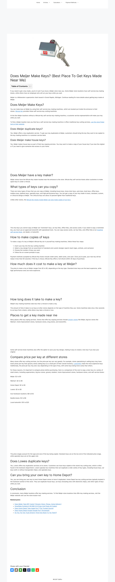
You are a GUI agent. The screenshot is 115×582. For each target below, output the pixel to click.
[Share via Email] (20, 570)
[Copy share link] (16, 570)
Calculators (56, 2)
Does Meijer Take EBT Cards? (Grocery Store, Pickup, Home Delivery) (38, 504)
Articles (45, 2)
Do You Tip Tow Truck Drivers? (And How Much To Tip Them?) (36, 513)
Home (38, 2)
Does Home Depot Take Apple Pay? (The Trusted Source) (34, 508)
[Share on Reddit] (37, 570)
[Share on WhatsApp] (33, 570)
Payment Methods (71, 2)
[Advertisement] (57, 21)
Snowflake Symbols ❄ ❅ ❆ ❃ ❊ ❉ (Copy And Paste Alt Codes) (36, 506)
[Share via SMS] (12, 570)
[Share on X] (24, 570)
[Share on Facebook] (29, 570)
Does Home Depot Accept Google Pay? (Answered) (32, 510)
